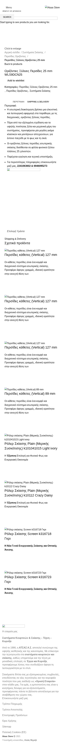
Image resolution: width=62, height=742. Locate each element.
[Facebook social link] (23, 2)
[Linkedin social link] (39, 2)
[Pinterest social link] (35, 2)
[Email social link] (31, 2)
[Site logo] (52, 7)
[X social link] (27, 2)
